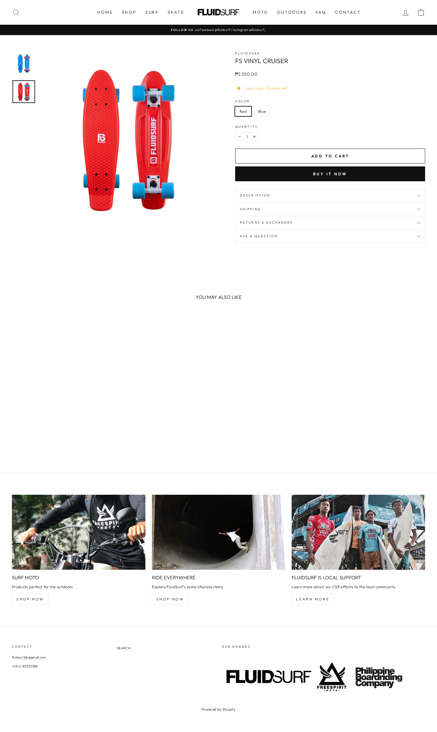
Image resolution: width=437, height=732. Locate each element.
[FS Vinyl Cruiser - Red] (16, 437)
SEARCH (124, 648)
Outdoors (291, 12)
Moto (260, 12)
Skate (176, 12)
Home (105, 12)
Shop (129, 12)
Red (243, 111)
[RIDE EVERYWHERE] (218, 532)
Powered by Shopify (218, 709)
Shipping (250, 209)
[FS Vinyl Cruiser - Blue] (24, 437)
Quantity (246, 127)
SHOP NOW (30, 599)
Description (255, 195)
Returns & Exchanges (266, 222)
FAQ (321, 12)
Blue (262, 111)
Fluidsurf (247, 53)
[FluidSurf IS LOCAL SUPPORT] (358, 532)
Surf (152, 12)
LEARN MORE (312, 599)
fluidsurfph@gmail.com (29, 657)
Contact (348, 12)
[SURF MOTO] (78, 532)
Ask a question (259, 236)
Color (242, 101)
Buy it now (330, 173)
